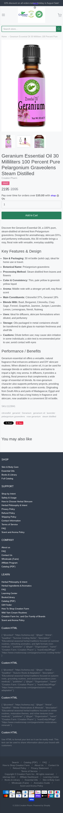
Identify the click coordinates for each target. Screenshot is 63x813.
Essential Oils (8, 471)
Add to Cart (31, 215)
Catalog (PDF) (8, 566)
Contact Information (11, 520)
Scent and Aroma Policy (13, 532)
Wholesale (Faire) (10, 559)
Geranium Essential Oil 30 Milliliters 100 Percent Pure (33, 36)
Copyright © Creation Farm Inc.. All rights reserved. (29, 774)
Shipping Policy (9, 517)
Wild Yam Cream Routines (14, 612)
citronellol (6, 413)
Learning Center (9, 593)
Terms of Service (10, 524)
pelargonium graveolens (13, 416)
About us (6, 547)
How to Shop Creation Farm (16, 765)
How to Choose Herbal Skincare (17, 501)
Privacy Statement (40, 768)
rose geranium (34, 416)
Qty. (3, 199)
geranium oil (39, 413)
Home (4, 36)
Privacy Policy (8, 509)
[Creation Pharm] (31, 15)
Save (21, 423)
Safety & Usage (9, 497)
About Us (39, 765)
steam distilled (49, 416)
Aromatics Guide (42, 783)
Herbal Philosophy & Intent (14, 505)
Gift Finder (7, 605)
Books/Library (8, 597)
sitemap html (9, 777)
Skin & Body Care (10, 467)
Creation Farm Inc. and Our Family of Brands (23, 616)
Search (15, 762)
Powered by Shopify (41, 805)
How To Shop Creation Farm (15, 608)
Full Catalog (7, 478)
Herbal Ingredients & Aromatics (16, 585)
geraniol (16, 413)
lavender (51, 413)
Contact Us (7, 555)
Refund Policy (8, 513)
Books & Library (9, 474)
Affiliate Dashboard (29, 777)
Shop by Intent (9, 493)
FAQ (4, 528)
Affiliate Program (10, 563)
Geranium (26, 413)
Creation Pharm (9, 178)
